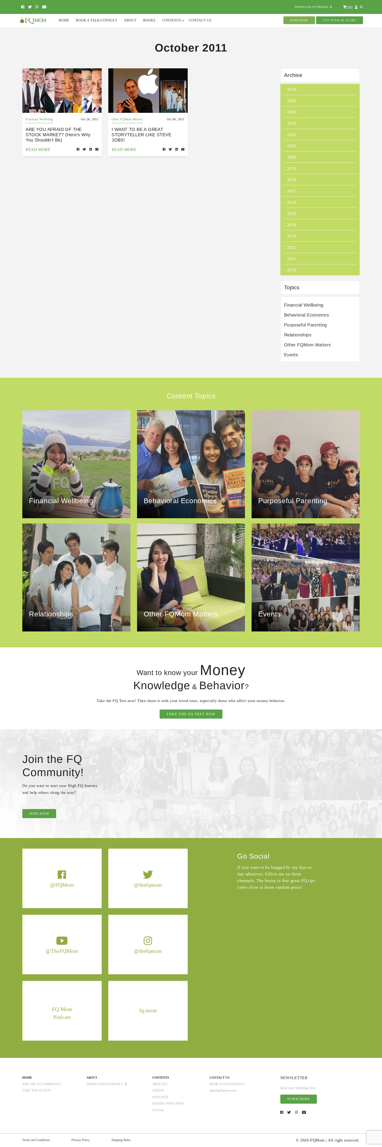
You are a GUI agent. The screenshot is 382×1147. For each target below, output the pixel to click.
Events (291, 354)
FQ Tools (158, 1110)
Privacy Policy (80, 1140)
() (349, 7)
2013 (291, 236)
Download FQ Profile (105, 1084)
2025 (291, 100)
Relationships (297, 334)
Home (64, 20)
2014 (291, 224)
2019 (291, 168)
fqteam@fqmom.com (223, 1090)
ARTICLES (159, 1084)
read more (38, 149)
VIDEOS (158, 1090)
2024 (291, 111)
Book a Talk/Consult (96, 20)
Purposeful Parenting (305, 324)
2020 (291, 157)
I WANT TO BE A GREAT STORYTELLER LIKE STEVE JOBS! (141, 134)
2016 (291, 202)
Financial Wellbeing (39, 119)
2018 (291, 179)
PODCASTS (160, 1097)
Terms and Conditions (36, 1140)
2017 (291, 190)
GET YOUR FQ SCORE (339, 20)
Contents (171, 20)
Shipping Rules (120, 1140)
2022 (291, 134)
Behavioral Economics (306, 315)
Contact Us (200, 20)
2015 (291, 213)
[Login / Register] (356, 7)
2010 (291, 269)
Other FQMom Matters (127, 119)
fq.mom (148, 1010)
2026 (291, 89)
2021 (291, 145)
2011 (291, 258)
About (130, 20)
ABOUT (91, 1077)
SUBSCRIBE (299, 20)
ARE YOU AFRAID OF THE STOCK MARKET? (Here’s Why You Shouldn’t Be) (58, 134)
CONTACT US (219, 1077)
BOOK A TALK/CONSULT (227, 1084)
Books (149, 20)
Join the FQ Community (41, 1084)
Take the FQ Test (36, 1090)
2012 (291, 247)
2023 (291, 123)
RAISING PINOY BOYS (168, 1103)
